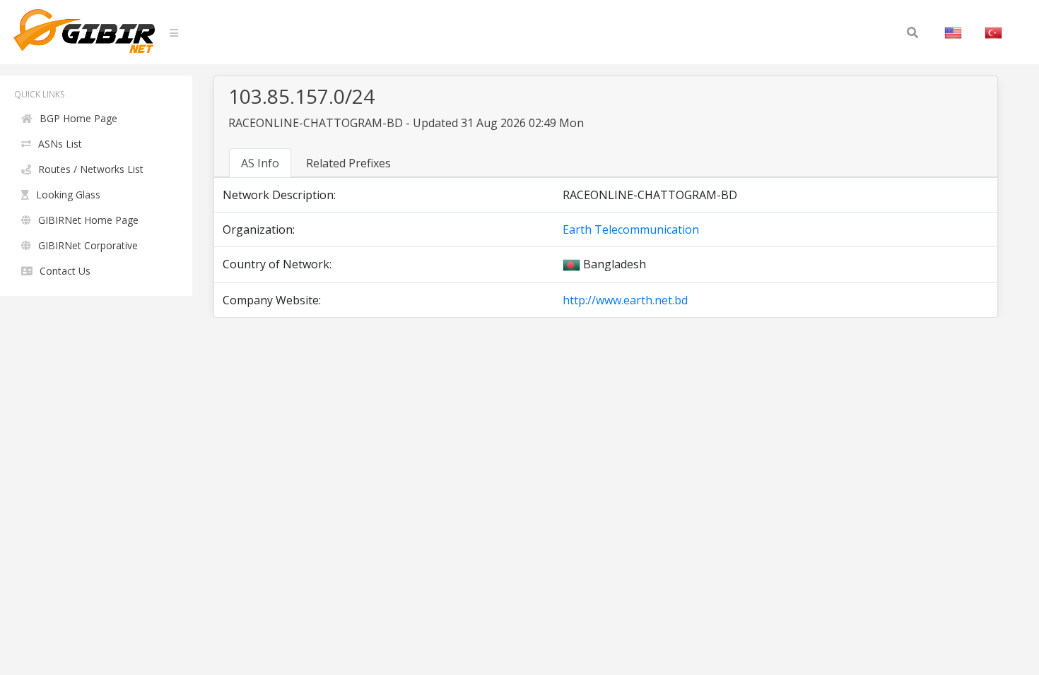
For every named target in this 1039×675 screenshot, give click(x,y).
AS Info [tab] (260, 163)
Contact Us (65, 270)
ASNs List (60, 143)
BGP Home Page (78, 118)
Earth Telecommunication (631, 229)
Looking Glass (68, 194)
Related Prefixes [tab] (348, 163)
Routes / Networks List (90, 169)
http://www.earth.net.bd (625, 300)
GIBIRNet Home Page (88, 220)
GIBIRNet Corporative (88, 245)
